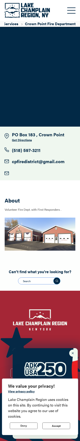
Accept (56, 426)
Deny (23, 425)
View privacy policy (21, 391)
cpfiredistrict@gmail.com (38, 161)
